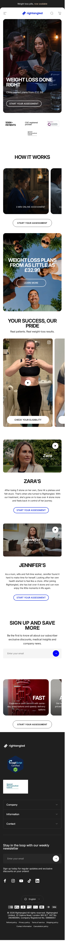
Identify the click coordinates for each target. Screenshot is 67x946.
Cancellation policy (41, 926)
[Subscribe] (56, 653)
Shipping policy (52, 922)
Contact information (24, 926)
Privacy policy (24, 922)
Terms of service (38, 922)
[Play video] (28, 383)
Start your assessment (32, 223)
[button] (28, 383)
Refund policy (11, 922)
